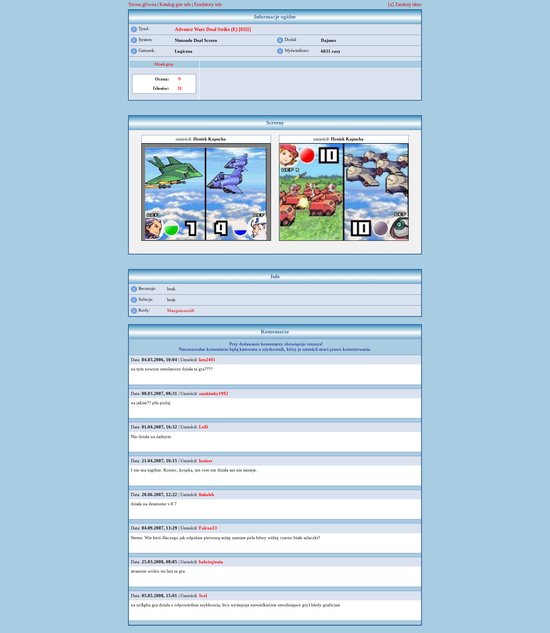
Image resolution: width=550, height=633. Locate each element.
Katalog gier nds (175, 4)
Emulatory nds (208, 4)
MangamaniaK (180, 310)
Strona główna (142, 4)
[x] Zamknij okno (405, 4)
